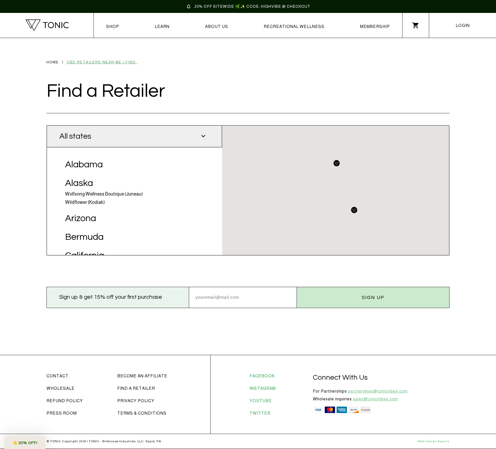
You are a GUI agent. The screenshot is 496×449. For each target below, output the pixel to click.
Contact (57, 376)
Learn (162, 26)
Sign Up (373, 297)
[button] (24, 442)
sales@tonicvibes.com (375, 399)
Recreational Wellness (294, 26)
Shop (112, 26)
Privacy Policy (135, 401)
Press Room (62, 413)
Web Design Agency (434, 441)
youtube (261, 401)
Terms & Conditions (142, 413)
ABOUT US (216, 26)
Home (53, 62)
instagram (263, 388)
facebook (262, 376)
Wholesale (61, 388)
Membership (375, 26)
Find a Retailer (136, 388)
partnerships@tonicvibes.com (378, 391)
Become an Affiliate (142, 376)
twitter (260, 413)
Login (463, 25)
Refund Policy (65, 401)
